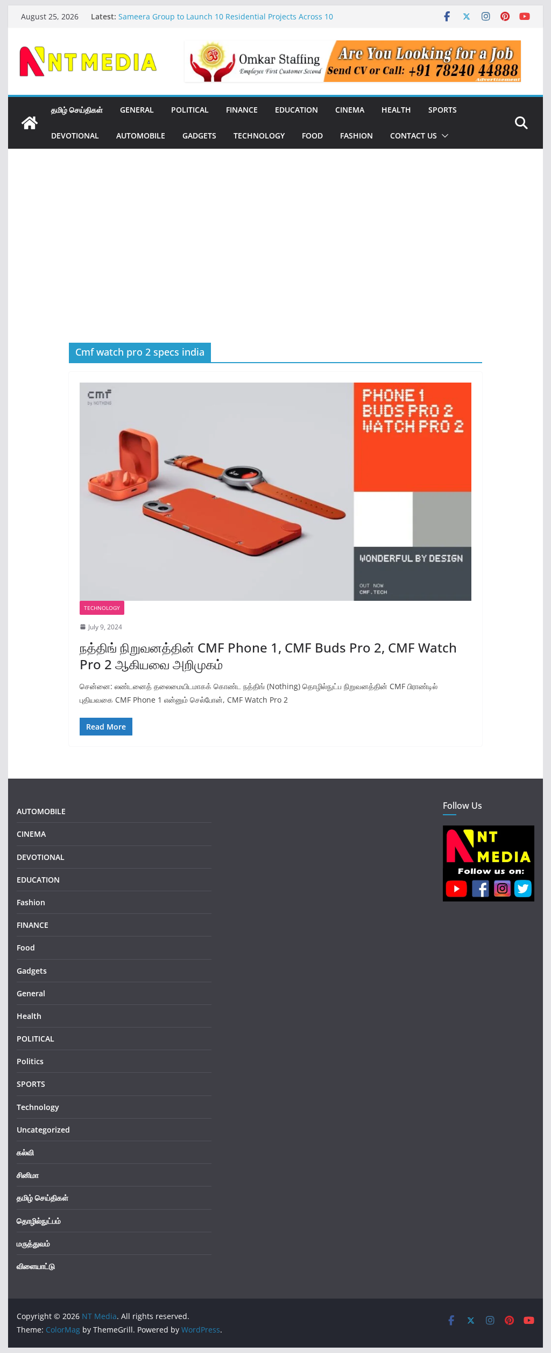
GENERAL (137, 110)
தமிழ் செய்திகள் (77, 110)
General (31, 993)
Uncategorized (43, 1130)
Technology (259, 135)
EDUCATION (296, 110)
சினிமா (28, 1175)
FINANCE (242, 110)
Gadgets (199, 135)
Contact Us (413, 135)
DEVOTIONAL (75, 135)
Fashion (356, 135)
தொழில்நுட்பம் (39, 1221)
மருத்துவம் (33, 1243)
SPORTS (442, 110)
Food (312, 135)
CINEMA (349, 110)
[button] (443, 135)
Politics (30, 1061)
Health (396, 110)
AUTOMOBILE (140, 135)
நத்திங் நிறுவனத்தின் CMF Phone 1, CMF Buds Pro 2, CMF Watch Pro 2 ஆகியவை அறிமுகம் (268, 656)
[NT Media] (30, 123)
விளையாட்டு (36, 1266)
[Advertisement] (275, 261)
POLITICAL (190, 110)
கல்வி (25, 1152)
